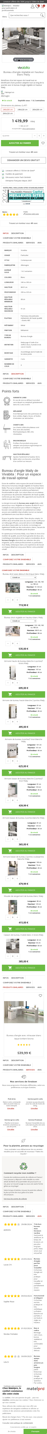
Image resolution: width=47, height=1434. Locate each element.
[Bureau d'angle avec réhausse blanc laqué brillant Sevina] (24, 1012)
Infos (6, 233)
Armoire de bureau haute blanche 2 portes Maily (24, 700)
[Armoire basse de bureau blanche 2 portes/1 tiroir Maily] (13, 790)
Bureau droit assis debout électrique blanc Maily (23, 574)
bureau (18, 533)
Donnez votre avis (32, 214)
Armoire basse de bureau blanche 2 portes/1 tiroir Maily (23, 780)
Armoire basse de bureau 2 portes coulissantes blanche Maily (23, 858)
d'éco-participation (28, 129)
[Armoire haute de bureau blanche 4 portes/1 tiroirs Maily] (13, 672)
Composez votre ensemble (17, 238)
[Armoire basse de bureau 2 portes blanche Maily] (13, 829)
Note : (5, 212)
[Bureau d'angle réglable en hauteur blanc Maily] (19, 60)
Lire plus (10, 1108)
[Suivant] (43, 41)
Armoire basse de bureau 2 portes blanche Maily (23, 818)
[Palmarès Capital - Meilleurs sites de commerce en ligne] (23, 195)
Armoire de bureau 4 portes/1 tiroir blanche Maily (23, 740)
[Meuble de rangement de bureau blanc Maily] (13, 907)
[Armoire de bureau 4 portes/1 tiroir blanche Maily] (13, 750)
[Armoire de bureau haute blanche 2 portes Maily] (13, 711)
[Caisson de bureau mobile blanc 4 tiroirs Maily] (13, 946)
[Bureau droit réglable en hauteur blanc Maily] (13, 631)
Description (17, 233)
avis (26, 212)
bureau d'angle (35, 488)
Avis (39, 243)
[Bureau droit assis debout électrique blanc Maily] (13, 587)
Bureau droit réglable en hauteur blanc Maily (23, 617)
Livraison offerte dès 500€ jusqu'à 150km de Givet (23, 1)
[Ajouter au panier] (23, 614)
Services (30, 243)
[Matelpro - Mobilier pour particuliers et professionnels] (11, 8)
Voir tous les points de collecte (15, 1199)
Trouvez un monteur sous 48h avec (23, 152)
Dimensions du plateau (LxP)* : (14, 105)
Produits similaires (13, 243)
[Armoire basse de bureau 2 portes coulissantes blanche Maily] (13, 868)
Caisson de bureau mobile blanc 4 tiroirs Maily (23, 935)
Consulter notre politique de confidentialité (18, 1423)
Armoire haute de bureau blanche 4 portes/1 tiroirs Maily (23, 662)
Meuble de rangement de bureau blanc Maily (23, 896)
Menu (4, 16)
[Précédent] (4, 41)
